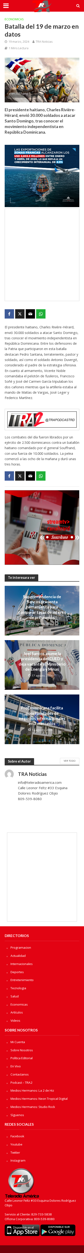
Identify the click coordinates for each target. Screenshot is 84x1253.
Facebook (17, 1136)
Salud (14, 996)
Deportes (17, 972)
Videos (15, 1020)
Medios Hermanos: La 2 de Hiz (32, 1090)
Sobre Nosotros (21, 1050)
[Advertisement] (42, 254)
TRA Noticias (44, 42)
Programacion (20, 947)
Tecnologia (18, 988)
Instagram (17, 1160)
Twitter (15, 1152)
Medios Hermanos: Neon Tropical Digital (39, 1099)
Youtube (16, 1144)
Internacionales (21, 964)
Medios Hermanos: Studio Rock (32, 1107)
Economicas (14, 19)
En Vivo (15, 1066)
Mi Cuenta (17, 1042)
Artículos (16, 1012)
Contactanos (19, 1074)
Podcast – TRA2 (21, 1082)
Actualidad (18, 956)
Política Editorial (21, 1058)
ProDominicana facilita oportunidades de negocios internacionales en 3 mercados (42, 715)
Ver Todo (70, 760)
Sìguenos (17, 1115)
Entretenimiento (22, 980)
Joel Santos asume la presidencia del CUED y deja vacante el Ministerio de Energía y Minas (42, 661)
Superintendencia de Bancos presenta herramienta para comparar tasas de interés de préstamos (42, 607)
